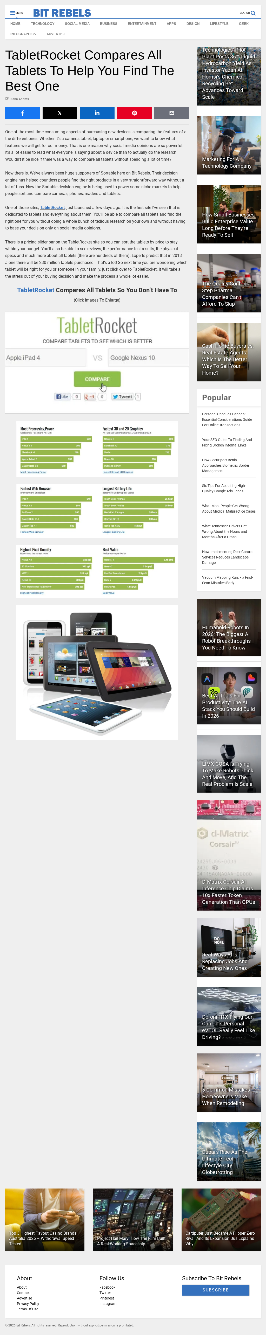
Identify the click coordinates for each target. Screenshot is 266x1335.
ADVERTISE (56, 34)
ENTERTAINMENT (142, 24)
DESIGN (193, 24)
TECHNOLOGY (43, 24)
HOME (15, 24)
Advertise (24, 1298)
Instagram (107, 1304)
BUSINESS (108, 24)
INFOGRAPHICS (23, 34)
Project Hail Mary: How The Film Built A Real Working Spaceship (131, 1241)
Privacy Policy (28, 1304)
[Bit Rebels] (59, 14)
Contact (23, 1293)
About (22, 1287)
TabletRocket (52, 207)
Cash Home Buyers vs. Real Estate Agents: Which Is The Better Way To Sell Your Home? (228, 359)
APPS (171, 24)
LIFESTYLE (219, 24)
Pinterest (106, 1298)
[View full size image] (97, 362)
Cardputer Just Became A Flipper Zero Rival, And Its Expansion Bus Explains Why (220, 1239)
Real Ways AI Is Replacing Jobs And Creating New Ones (225, 961)
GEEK (244, 24)
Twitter (105, 1293)
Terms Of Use (27, 1309)
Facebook (107, 1287)
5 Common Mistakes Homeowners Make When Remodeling (226, 1096)
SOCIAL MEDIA (77, 24)
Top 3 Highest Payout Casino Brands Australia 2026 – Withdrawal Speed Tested (42, 1239)
